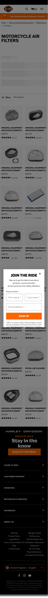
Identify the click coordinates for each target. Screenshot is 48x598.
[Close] (39, 273)
